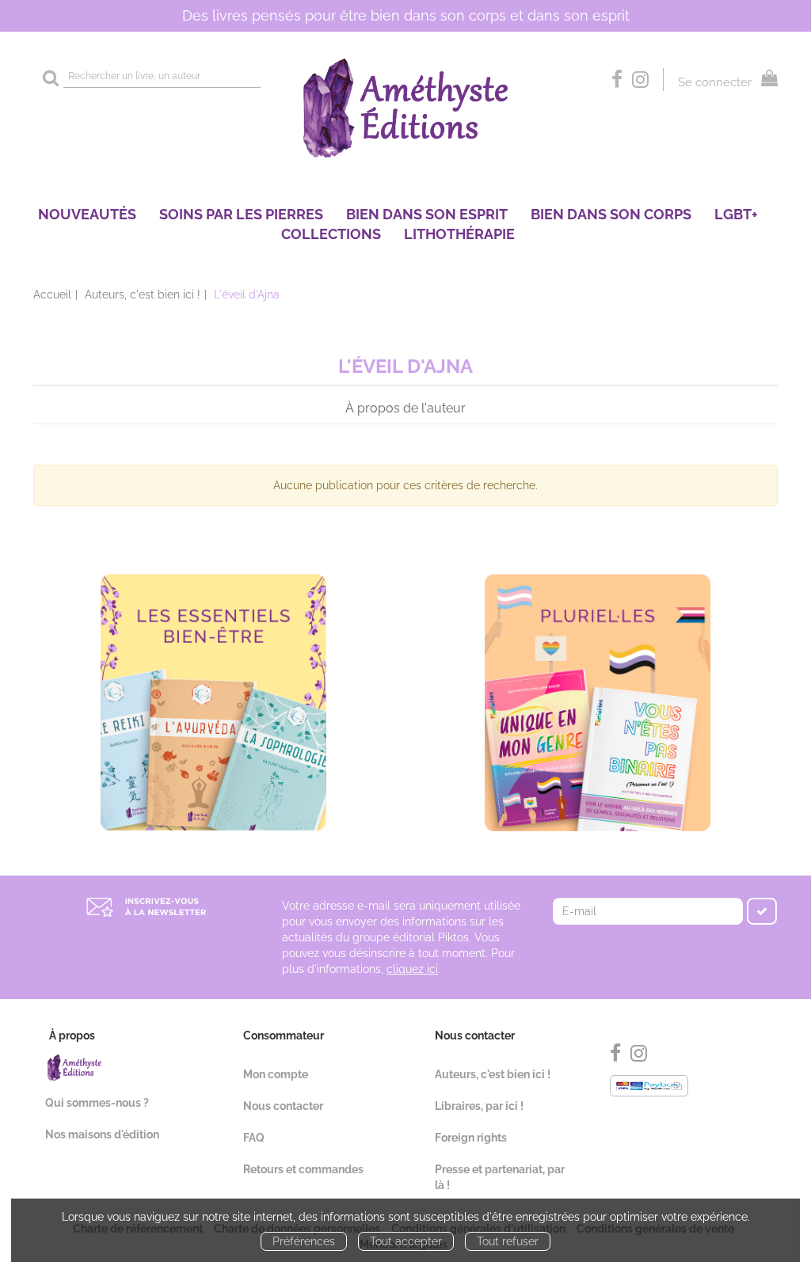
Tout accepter (406, 1241)
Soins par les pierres (241, 214)
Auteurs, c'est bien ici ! (142, 294)
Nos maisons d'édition (102, 1134)
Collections (331, 234)
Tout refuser (508, 1241)
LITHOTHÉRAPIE (459, 234)
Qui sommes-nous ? (97, 1102)
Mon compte (275, 1074)
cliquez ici (412, 969)
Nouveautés (87, 214)
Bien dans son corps (611, 214)
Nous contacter (283, 1106)
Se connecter (715, 82)
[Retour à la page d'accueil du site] (405, 108)
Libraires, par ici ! (479, 1106)
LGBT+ (736, 214)
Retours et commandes (303, 1169)
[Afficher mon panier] (766, 80)
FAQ (254, 1137)
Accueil (52, 294)
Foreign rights (471, 1137)
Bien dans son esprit (427, 214)
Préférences (303, 1241)
